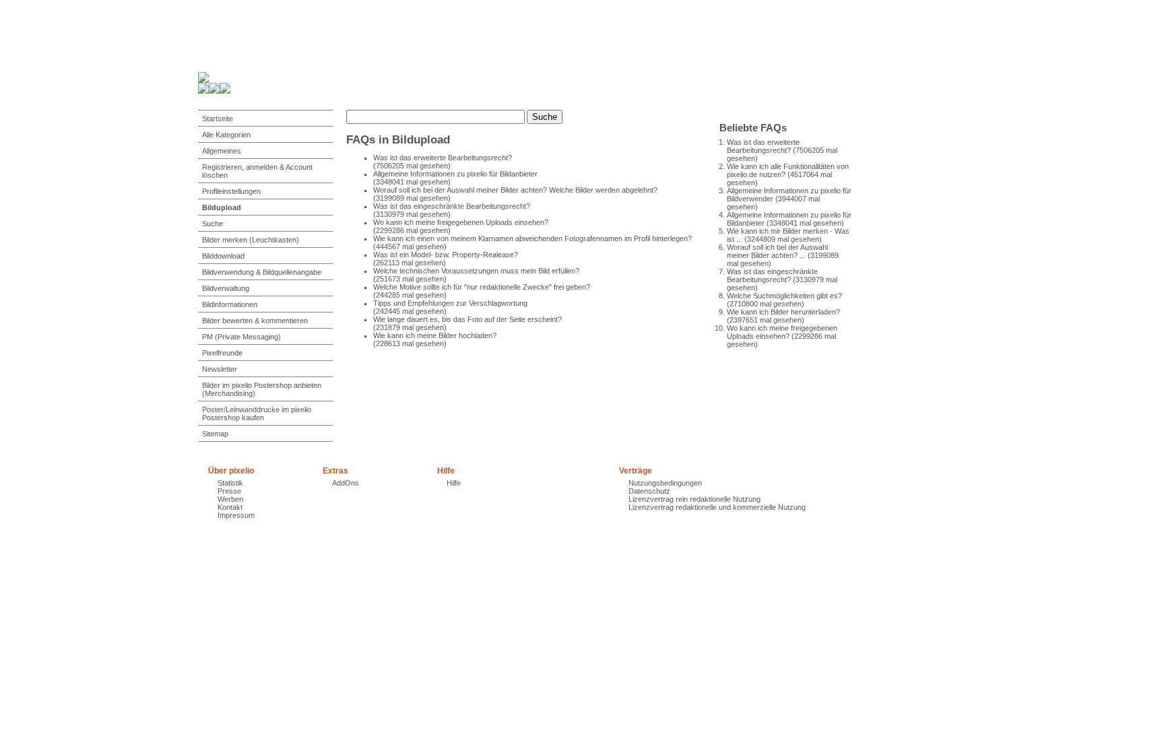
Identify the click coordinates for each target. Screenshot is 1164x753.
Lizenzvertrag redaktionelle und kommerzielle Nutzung (717, 507)
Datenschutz (649, 491)
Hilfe (454, 483)
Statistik (230, 483)
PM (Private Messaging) (241, 337)
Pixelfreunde (222, 353)
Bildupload (221, 207)
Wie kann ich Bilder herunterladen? (783, 312)
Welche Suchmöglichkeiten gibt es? (784, 296)
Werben (230, 499)
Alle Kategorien (226, 135)
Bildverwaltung (225, 288)
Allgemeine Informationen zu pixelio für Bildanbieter (455, 174)
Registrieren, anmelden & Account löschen (257, 171)
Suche (212, 224)
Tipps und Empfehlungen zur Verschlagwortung (450, 303)
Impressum (236, 515)
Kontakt (230, 507)
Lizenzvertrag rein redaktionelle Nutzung (694, 499)
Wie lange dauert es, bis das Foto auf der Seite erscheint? (467, 319)
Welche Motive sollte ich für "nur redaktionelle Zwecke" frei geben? (481, 287)
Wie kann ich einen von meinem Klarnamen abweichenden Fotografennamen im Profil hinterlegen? (532, 238)
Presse (229, 491)
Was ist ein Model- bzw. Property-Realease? (445, 255)
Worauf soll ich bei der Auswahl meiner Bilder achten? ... (777, 251)
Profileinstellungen (231, 191)
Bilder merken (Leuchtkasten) (250, 240)
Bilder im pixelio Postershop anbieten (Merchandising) (261, 389)
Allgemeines (221, 151)
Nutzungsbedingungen (665, 483)
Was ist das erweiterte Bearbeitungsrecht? (763, 146)
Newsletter (219, 369)
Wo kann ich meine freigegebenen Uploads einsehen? (782, 332)
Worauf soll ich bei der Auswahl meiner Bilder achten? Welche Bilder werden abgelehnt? (515, 190)
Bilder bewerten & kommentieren (255, 321)
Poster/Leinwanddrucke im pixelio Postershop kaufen (256, 413)
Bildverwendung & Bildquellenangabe (261, 272)
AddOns (345, 483)
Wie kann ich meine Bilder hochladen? (434, 335)
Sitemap (215, 434)
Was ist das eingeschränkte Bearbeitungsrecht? (772, 275)
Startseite (217, 118)
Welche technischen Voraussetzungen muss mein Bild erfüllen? (476, 271)
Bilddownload (223, 256)
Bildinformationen (229, 304)
